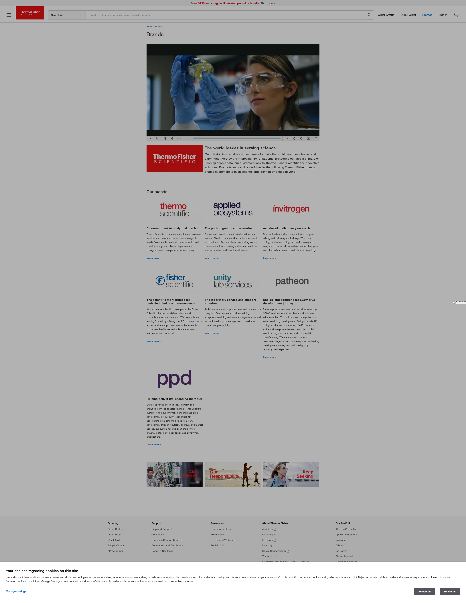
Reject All (450, 591)
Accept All (424, 591)
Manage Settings (16, 591)
